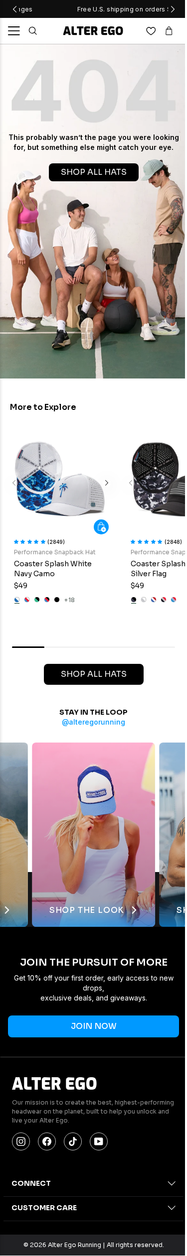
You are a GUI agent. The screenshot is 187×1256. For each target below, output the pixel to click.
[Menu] (14, 30)
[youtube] (99, 1141)
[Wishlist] (151, 30)
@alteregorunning (93, 722)
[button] (30, 540)
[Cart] (169, 30)
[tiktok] (73, 1141)
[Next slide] (107, 483)
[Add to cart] (101, 526)
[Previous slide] (14, 483)
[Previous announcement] (14, 8)
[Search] (33, 30)
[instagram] (21, 1141)
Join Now (94, 1026)
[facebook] (47, 1141)
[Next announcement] (172, 8)
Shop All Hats (94, 674)
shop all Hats (94, 172)
